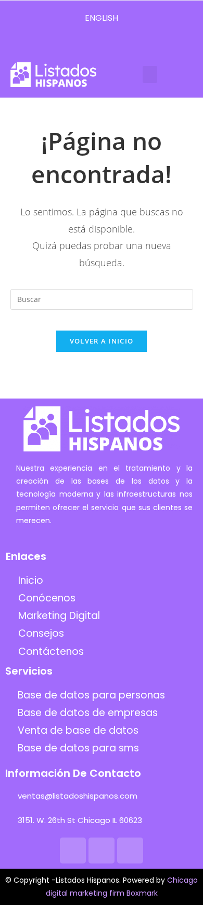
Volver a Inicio (102, 341)
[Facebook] (83, 44)
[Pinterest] (120, 44)
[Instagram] (101, 44)
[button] (150, 74)
